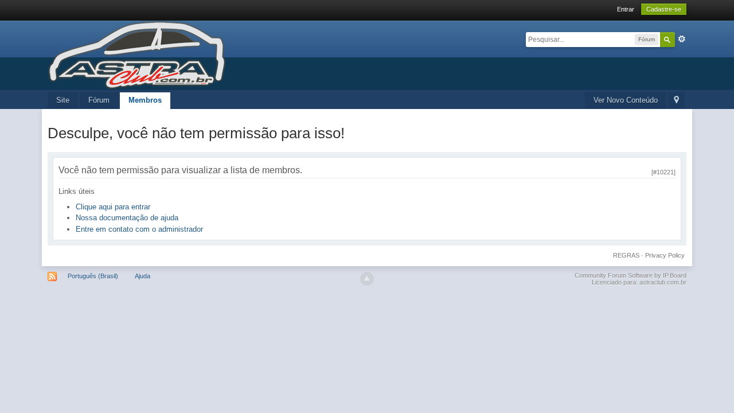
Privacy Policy (665, 255)
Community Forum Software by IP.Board (630, 275)
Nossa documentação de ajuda (127, 217)
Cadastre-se (663, 9)
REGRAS (626, 255)
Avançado (681, 39)
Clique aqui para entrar (113, 206)
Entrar (625, 9)
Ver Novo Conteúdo (626, 100)
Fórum (99, 100)
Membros (145, 100)
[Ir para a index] (137, 54)
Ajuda (142, 275)
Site (62, 100)
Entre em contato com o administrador (139, 229)
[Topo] (367, 279)
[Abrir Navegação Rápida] (676, 100)
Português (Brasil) (93, 275)
